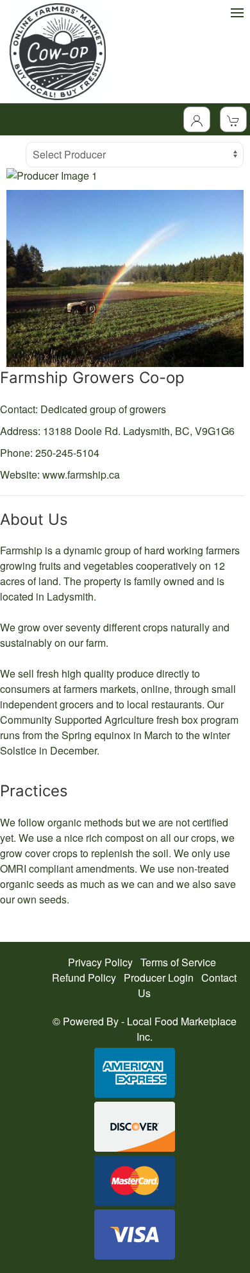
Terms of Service (178, 962)
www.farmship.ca (81, 474)
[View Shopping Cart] (233, 119)
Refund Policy (84, 977)
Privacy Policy (100, 962)
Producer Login (159, 977)
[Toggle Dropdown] (196, 119)
